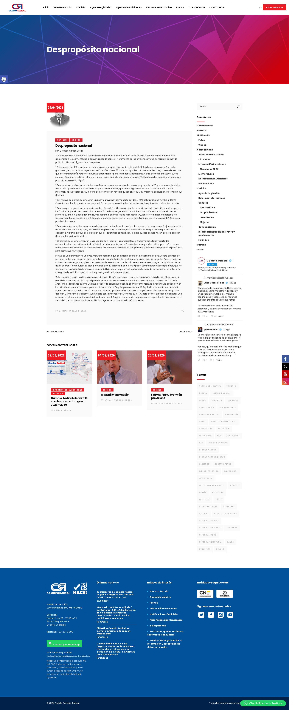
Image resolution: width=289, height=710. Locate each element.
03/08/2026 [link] (103, 601)
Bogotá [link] (203, 393)
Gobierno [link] (204, 464)
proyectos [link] (229, 507)
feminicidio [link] (233, 436)
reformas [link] (232, 528)
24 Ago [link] (233, 283)
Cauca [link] (202, 400)
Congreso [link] (232, 400)
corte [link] (202, 422)
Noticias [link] (62, 140)
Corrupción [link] (232, 414)
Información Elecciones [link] (68, 390)
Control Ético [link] (207, 207)
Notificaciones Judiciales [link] (213, 178)
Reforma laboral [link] (209, 521)
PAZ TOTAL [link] (204, 500)
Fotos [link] (201, 140)
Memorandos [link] (206, 173)
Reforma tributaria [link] (210, 542)
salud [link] (230, 542)
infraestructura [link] (209, 471)
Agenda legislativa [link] (160, 597)
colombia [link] (216, 400)
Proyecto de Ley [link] (208, 507)
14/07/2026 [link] (102, 658)
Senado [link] (220, 549)
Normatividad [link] (205, 149)
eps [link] (219, 436)
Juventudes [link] (207, 217)
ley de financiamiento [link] (211, 485)
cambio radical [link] (221, 393)
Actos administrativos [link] (211, 154)
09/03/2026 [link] (56, 355)
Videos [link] (202, 144)
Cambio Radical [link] (63, 410)
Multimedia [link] (203, 135)
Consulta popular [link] (209, 414)
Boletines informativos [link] (211, 198)
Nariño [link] (203, 492)
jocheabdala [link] (211, 329)
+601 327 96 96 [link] (65, 632)
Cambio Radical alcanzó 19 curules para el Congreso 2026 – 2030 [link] (69, 401)
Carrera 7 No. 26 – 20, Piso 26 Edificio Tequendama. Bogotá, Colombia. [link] (62, 621)
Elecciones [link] (205, 436)
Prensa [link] (154, 602)
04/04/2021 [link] (55, 107)
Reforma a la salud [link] (225, 514)
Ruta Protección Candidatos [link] (166, 620)
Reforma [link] (204, 514)
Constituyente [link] (228, 407)
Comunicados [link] (205, 125)
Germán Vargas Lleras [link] (212, 457)
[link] (4, 79)
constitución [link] (206, 407)
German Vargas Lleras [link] (72, 311)
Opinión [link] (76, 140)
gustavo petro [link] (223, 464)
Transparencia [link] (158, 625)
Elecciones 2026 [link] (209, 169)
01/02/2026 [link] (106, 355)
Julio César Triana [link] (214, 282)
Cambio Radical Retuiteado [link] (220, 278)
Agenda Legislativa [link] (209, 193)
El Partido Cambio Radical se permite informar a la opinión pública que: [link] (113, 631)
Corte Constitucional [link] (223, 422)
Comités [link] (203, 202)
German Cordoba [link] (218, 443)
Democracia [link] (206, 429)
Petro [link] (219, 500)
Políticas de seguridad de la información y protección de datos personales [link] (164, 643)
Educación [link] (224, 429)
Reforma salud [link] (207, 535)
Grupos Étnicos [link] (208, 212)
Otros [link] (200, 249)
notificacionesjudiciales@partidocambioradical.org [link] (68, 656)
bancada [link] (231, 386)
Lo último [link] (203, 239)
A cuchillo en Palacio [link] (115, 394)
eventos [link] (202, 130)
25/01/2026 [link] (156, 355)
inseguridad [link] (231, 471)
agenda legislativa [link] (210, 386)
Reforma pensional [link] (210, 528)
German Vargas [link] (208, 450)
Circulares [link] (204, 159)
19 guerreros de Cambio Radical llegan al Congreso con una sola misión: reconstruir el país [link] (115, 595)
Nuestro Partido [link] (159, 591)
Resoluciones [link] (206, 183)
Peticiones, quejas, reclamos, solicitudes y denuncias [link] (165, 633)
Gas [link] (201, 443)
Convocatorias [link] (207, 226)
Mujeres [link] (204, 222)
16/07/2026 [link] (102, 622)
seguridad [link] (205, 549)
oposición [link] (218, 492)
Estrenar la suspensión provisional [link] (166, 396)
